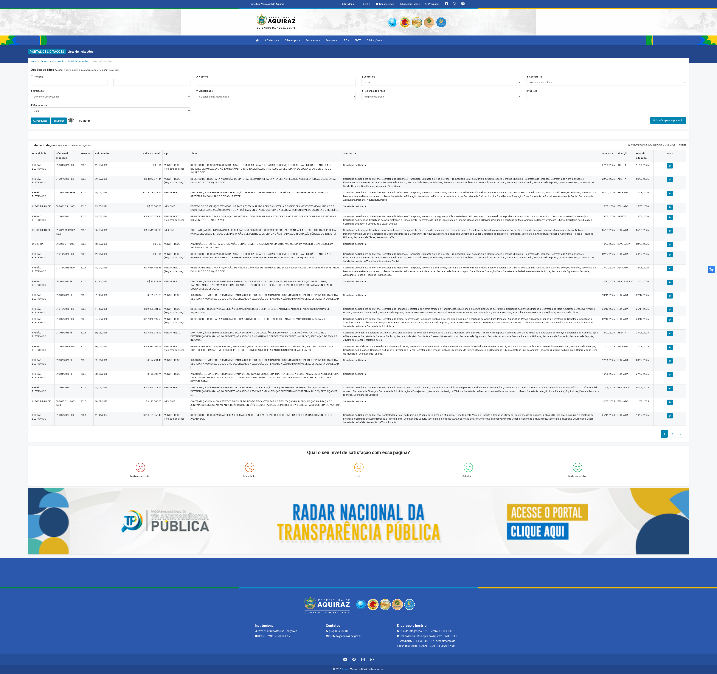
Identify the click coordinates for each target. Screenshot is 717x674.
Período (38, 76)
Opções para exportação (669, 120)
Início (34, 61)
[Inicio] (257, 40)
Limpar (60, 120)
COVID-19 (84, 120)
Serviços (331, 40)
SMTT (358, 40)
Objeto (533, 90)
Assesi (345, 669)
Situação (38, 90)
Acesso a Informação (52, 61)
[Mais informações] (670, 165)
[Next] (681, 434)
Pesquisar (41, 120)
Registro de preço (374, 90)
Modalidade (205, 90)
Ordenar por (40, 105)
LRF (345, 40)
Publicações (374, 40)
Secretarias (312, 40)
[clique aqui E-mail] (345, 659)
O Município (292, 40)
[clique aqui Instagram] (363, 659)
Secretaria (535, 76)
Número (203, 76)
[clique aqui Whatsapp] (372, 659)
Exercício (369, 76)
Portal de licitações (78, 61)
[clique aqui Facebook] (354, 659)
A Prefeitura (271, 40)
